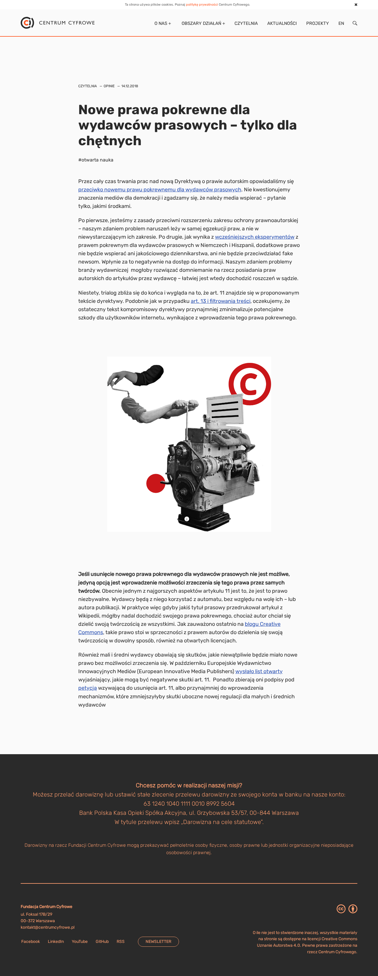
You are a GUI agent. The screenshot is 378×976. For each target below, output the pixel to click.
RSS (121, 941)
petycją (87, 688)
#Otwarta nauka (95, 160)
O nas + (162, 23)
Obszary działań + (202, 23)
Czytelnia (246, 23)
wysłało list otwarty (259, 671)
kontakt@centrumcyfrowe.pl (47, 927)
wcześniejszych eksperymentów (254, 237)
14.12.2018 (129, 86)
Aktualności (282, 23)
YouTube (80, 941)
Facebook (30, 941)
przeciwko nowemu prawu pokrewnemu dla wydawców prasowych (159, 189)
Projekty (317, 23)
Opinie (109, 86)
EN (341, 23)
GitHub (102, 941)
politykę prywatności (202, 5)
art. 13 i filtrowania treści (220, 301)
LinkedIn (56, 941)
